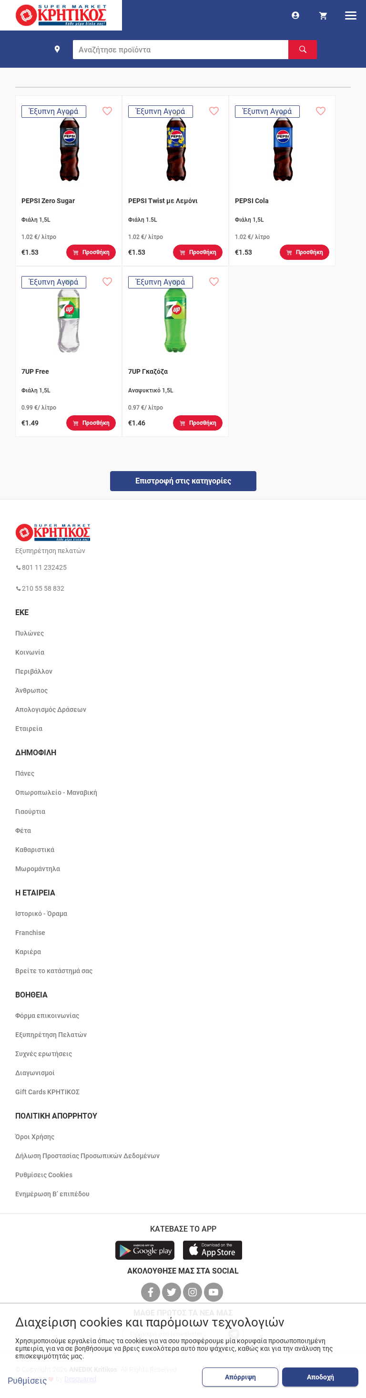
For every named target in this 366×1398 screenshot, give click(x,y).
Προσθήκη (96, 252)
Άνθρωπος (31, 690)
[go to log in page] (295, 15)
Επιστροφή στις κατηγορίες (183, 480)
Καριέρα (28, 952)
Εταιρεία (28, 728)
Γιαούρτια (30, 811)
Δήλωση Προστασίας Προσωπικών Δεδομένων (87, 1156)
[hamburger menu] (351, 15)
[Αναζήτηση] (302, 49)
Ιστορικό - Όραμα (41, 913)
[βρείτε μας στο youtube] (214, 1292)
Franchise (30, 932)
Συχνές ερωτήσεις (43, 1054)
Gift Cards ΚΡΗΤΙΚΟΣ (47, 1092)
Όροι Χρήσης (34, 1137)
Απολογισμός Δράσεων (50, 709)
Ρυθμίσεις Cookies (43, 1175)
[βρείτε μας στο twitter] (172, 1292)
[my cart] (323, 15)
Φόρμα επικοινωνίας (47, 1015)
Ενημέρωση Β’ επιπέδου (52, 1194)
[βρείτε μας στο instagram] (193, 1292)
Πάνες (24, 773)
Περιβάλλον (33, 671)
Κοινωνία (29, 652)
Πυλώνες (29, 633)
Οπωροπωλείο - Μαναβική (56, 792)
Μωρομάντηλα (37, 869)
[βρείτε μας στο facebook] (151, 1292)
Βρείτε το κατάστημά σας (53, 971)
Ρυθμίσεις (27, 1381)
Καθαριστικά (34, 849)
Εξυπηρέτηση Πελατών (51, 1034)
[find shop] (57, 49)
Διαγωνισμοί (35, 1073)
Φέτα (23, 830)
